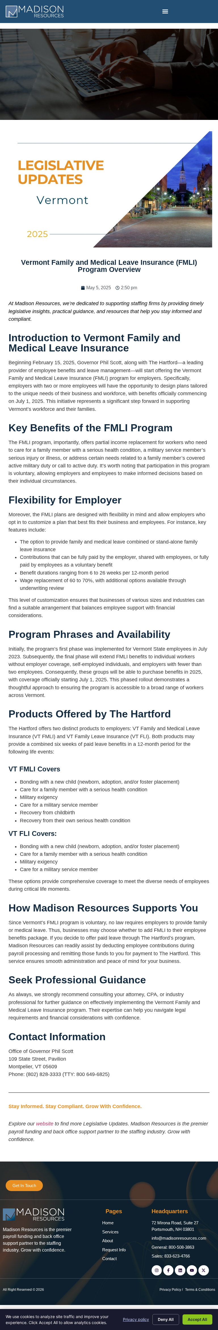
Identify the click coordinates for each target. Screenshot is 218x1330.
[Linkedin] (180, 1270)
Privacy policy (136, 1319)
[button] (165, 11)
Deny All (166, 1319)
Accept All (197, 1319)
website (45, 1124)
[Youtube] (192, 1270)
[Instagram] (157, 1270)
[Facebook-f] (168, 1270)
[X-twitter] (203, 1270)
